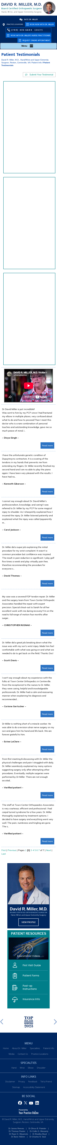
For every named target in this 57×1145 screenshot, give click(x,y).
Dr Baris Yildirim (18, 1137)
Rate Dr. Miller (31, 19)
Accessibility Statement (34, 1087)
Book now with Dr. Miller (42, 24)
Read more (47, 445)
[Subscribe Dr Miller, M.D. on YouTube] (31, 1103)
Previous (12, 850)
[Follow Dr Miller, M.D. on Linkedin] (36, 1103)
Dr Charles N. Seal (37, 1137)
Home (6, 1048)
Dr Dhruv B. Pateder (37, 1128)
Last (3, 853)
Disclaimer (10, 1081)
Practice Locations (15, 24)
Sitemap (16, 1087)
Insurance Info (31, 999)
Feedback (32, 1081)
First (3, 850)
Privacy (21, 1081)
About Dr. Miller (19, 1048)
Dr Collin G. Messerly (39, 1131)
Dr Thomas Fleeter (17, 1131)
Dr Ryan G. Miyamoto (18, 1134)
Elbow (30, 1067)
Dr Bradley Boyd (40, 1134)
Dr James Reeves (16, 1128)
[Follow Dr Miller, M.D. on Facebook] (20, 1103)
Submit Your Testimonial (41, 74)
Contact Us (23, 1053)
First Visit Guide (32, 965)
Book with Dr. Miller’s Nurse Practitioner (30, 35)
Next (48, 850)
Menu (24, 46)
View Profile (28, 922)
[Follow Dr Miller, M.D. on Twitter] (25, 1103)
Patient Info (37, 62)
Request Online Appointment (36, 40)
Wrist (22, 1067)
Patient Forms (31, 975)
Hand (13, 1067)
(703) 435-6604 (21, 30)
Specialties (35, 1048)
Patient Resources (28, 934)
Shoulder (41, 1067)
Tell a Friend (46, 1081)
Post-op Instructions (30, 987)
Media (11, 1053)
